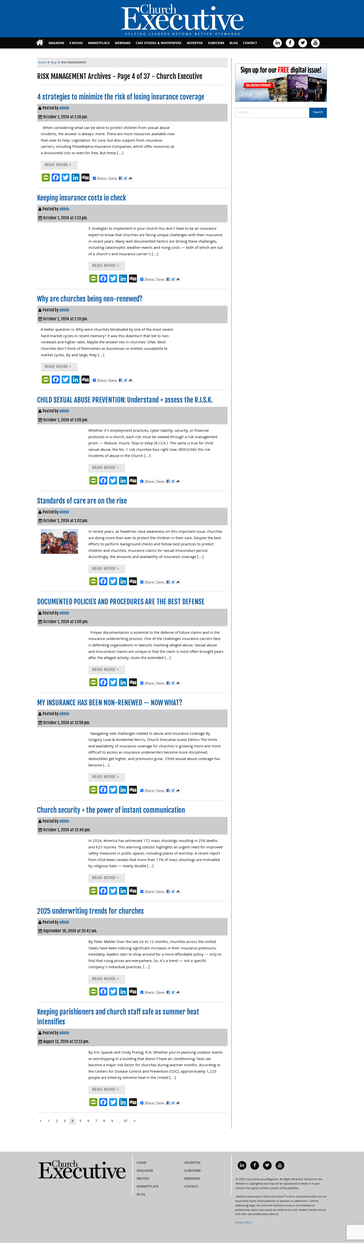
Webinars (123, 43)
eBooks (143, 1179)
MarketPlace (99, 43)
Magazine (56, 43)
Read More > (58, 165)
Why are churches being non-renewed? (89, 299)
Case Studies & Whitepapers (159, 43)
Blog (234, 43)
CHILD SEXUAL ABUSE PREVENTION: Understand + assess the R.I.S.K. (125, 400)
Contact (250, 43)
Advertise (195, 43)
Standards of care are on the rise (82, 501)
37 (125, 1121)
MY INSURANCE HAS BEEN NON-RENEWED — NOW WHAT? (109, 702)
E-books (76, 43)
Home (141, 1163)
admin (64, 107)
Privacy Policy (243, 1223)
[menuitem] (39, 43)
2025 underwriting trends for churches (90, 911)
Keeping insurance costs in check (81, 198)
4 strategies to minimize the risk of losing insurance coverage (120, 97)
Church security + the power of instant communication (111, 810)
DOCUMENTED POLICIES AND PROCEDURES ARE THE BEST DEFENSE (121, 601)
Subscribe (216, 43)
